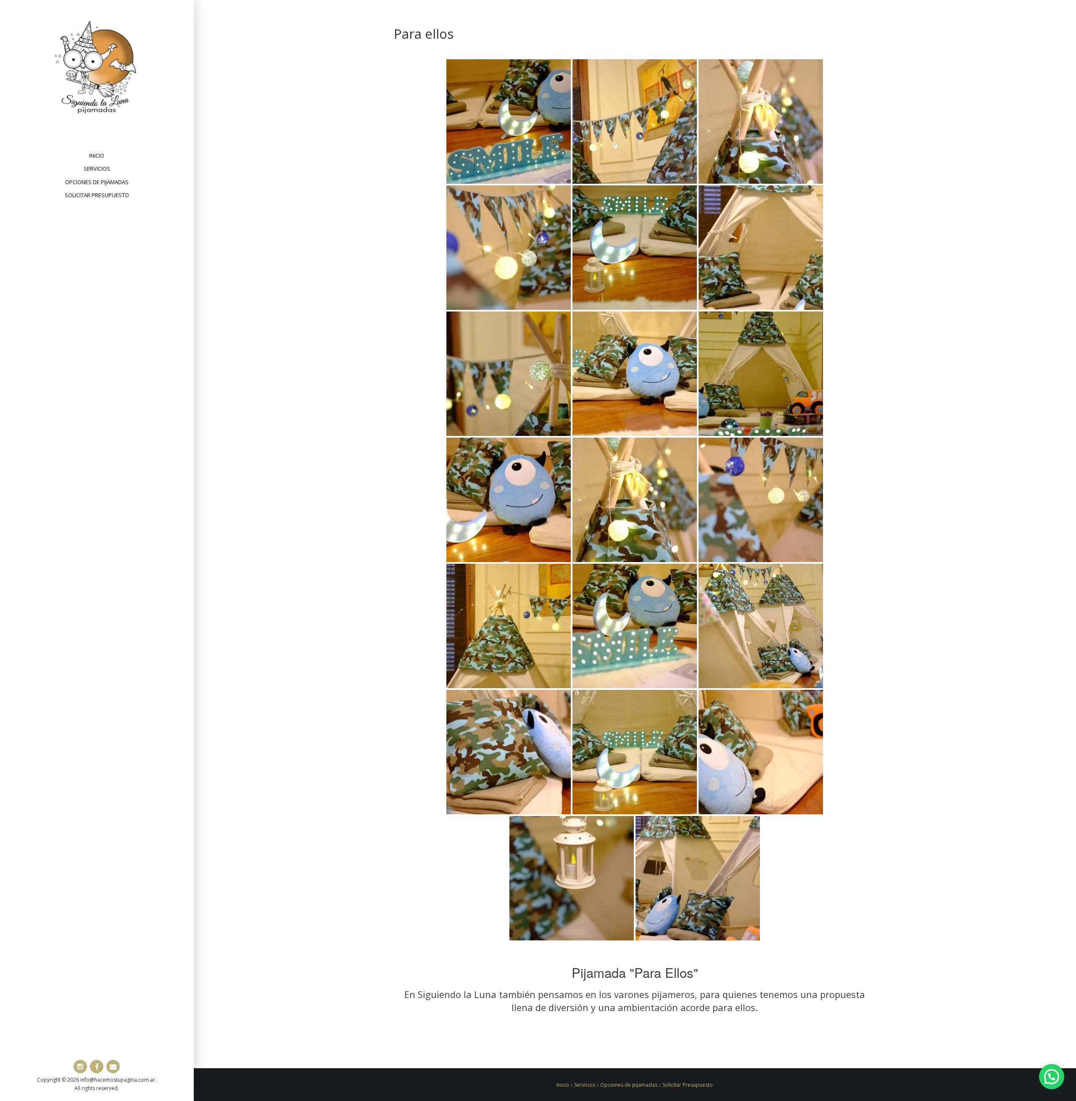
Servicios (97, 168)
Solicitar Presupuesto (97, 195)
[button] (1051, 1076)
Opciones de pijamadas (97, 182)
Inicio (96, 155)
